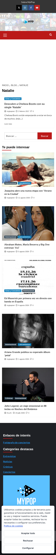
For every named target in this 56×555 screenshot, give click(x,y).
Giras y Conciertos (13, 99)
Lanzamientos (24, 183)
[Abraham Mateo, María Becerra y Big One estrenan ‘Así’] (28, 223)
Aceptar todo (28, 533)
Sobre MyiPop (28, 2)
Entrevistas (9, 456)
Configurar (28, 548)
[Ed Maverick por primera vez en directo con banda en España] (28, 277)
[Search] (51, 34)
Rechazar (28, 540)
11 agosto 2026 (24, 198)
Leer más (8, 124)
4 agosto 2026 (23, 305)
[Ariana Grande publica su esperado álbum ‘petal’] (28, 331)
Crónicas (9, 398)
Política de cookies (13, 525)
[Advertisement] (28, 60)
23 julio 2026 (20, 413)
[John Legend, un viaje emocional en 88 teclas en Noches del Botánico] (28, 385)
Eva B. (9, 413)
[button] (5, 35)
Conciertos (9, 472)
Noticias (7, 461)
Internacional (10, 183)
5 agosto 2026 (23, 251)
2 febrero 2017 (23, 111)
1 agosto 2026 (23, 359)
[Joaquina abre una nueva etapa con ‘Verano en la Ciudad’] (28, 169)
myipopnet (11, 111)
